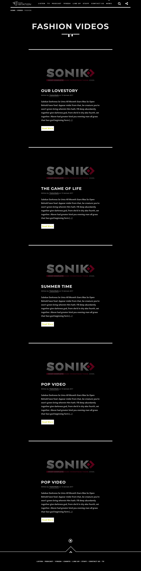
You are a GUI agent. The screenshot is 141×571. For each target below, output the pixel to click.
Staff (84, 561)
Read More (47, 128)
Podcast (49, 561)
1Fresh (58, 561)
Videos (20, 10)
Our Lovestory (59, 90)
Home (13, 10)
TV (103, 561)
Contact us (94, 561)
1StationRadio (54, 95)
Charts (66, 561)
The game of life (61, 188)
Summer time (56, 286)
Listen (40, 561)
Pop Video (53, 384)
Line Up (76, 561)
